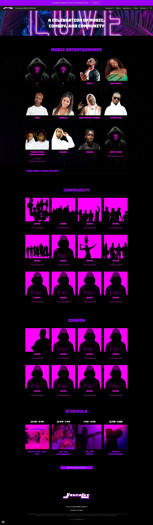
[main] (76, 23)
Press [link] (136, 8)
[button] (151, 8)
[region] (76, 3)
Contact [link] (143, 8)
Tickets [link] (118, 8)
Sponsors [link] (126, 8)
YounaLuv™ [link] (109, 8)
